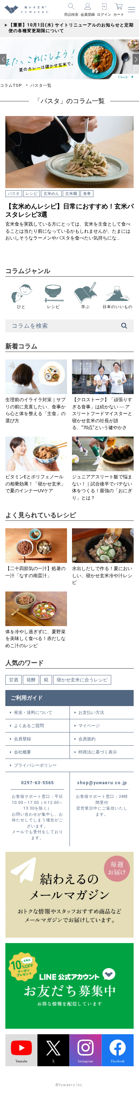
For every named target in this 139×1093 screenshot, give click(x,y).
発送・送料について (33, 712)
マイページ (89, 725)
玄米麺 (71, 193)
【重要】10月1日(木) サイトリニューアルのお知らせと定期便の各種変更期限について (71, 27)
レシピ (31, 193)
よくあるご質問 (29, 725)
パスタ (14, 193)
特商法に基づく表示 (97, 752)
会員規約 (87, 738)
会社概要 (22, 752)
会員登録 (22, 738)
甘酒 (13, 680)
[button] (3, 59)
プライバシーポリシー (35, 765)
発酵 (31, 680)
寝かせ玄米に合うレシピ (82, 680)
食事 (87, 193)
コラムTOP (11, 85)
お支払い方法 (91, 712)
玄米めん (51, 193)
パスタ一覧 (41, 85)
